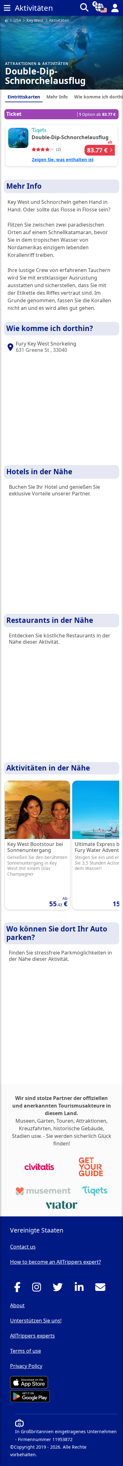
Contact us (23, 1246)
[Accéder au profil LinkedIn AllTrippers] (81, 1289)
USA (17, 20)
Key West (35, 20)
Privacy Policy (26, 1366)
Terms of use (25, 1350)
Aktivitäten (59, 20)
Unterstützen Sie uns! (36, 1320)
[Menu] (7, 8)
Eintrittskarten (24, 97)
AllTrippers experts (32, 1335)
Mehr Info (57, 97)
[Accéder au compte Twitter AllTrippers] (59, 1289)
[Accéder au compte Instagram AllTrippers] (38, 1289)
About (17, 1305)
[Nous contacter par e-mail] (102, 1289)
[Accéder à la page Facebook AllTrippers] (19, 1289)
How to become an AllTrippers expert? (55, 1261)
